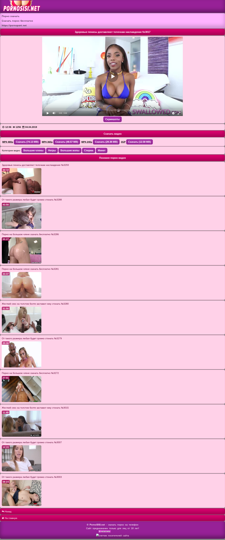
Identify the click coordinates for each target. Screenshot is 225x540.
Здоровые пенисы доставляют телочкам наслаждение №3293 (35, 165)
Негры (52, 150)
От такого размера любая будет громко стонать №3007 (32, 442)
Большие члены (33, 150)
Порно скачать (10, 16)
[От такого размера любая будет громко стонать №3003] (21, 505)
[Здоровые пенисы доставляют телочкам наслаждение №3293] (21, 193)
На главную (10, 518)
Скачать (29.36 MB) (106, 141)
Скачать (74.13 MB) (27, 141)
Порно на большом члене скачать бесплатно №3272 (30, 373)
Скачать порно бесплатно (17, 20)
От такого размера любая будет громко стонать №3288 (32, 199)
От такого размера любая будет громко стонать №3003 (32, 477)
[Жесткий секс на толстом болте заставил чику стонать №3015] (21, 436)
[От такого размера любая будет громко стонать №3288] (21, 228)
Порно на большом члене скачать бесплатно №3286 (30, 234)
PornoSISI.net (97, 524)
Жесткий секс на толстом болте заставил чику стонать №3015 (35, 407)
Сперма (88, 150)
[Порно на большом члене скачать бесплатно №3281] (21, 297)
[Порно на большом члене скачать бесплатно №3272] (21, 401)
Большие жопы (69, 150)
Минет (101, 150)
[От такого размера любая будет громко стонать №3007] (21, 470)
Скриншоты (112, 119)
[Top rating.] (105, 532)
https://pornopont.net (14, 25)
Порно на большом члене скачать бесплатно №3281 (30, 269)
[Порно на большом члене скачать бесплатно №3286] (21, 262)
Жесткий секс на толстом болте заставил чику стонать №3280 (35, 303)
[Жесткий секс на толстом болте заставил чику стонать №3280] (21, 332)
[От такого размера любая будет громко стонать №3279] (21, 366)
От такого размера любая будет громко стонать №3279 (32, 338)
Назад (7, 511)
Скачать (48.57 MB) (66, 141)
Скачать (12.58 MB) (139, 141)
